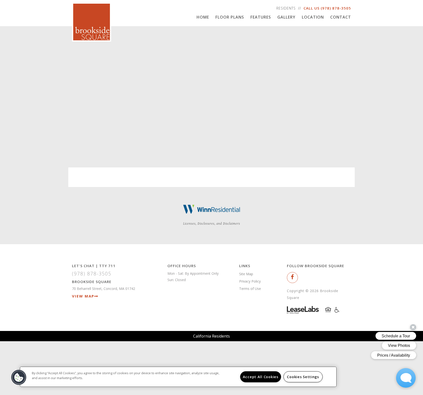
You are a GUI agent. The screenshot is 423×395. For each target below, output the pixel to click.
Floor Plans (229, 17)
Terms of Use (250, 288)
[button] (292, 277)
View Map (83, 296)
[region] (178, 376)
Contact (340, 17)
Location (313, 17)
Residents (286, 8)
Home (203, 17)
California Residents (211, 336)
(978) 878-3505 (336, 8)
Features (260, 17)
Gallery (286, 17)
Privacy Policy (250, 281)
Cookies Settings (303, 376)
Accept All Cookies (260, 376)
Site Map (246, 274)
